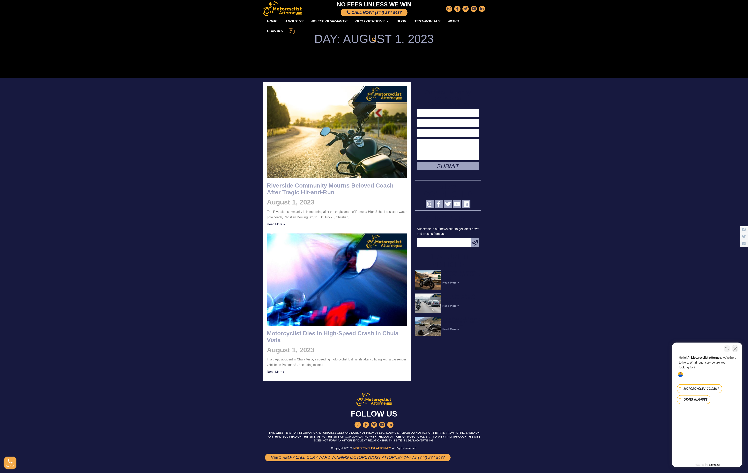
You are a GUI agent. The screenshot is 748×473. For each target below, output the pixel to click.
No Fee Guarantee (329, 21)
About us (294, 21)
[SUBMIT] (475, 242)
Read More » (276, 224)
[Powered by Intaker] (715, 465)
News (453, 21)
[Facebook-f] (457, 9)
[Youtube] (474, 9)
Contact (275, 31)
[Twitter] (465, 9)
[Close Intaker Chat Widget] (735, 348)
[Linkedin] (466, 204)
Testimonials (427, 21)
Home (272, 21)
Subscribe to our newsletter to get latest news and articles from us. (448, 231)
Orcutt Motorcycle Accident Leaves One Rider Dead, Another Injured (461, 322)
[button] (374, 40)
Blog (401, 21)
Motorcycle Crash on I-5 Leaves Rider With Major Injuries (459, 298)
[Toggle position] (727, 348)
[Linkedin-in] (482, 9)
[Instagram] (449, 9)
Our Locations (370, 21)
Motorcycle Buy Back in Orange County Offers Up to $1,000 (461, 275)
